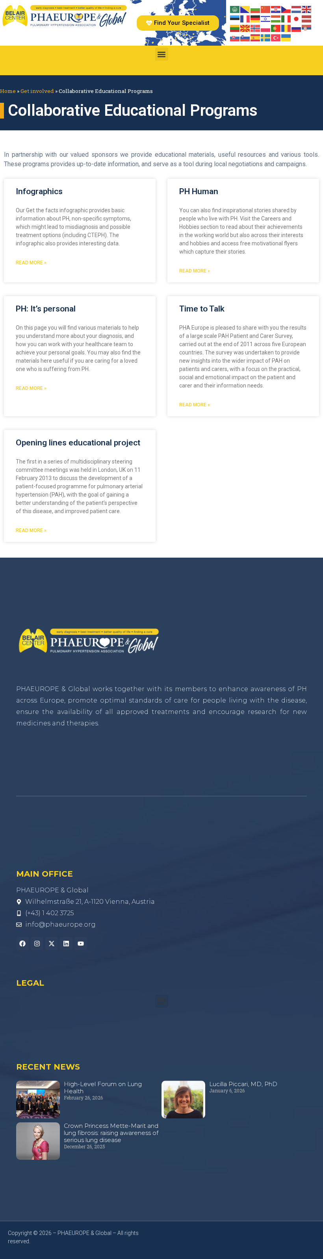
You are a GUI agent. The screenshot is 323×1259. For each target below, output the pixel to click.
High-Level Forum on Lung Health (103, 1087)
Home (8, 91)
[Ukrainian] (286, 37)
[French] (245, 18)
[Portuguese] (276, 28)
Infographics (39, 191)
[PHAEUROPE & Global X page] (51, 943)
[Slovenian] (245, 37)
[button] (161, 54)
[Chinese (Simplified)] (266, 9)
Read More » (31, 262)
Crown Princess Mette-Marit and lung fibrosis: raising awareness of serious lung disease (111, 1133)
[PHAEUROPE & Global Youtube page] (80, 943)
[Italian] (286, 18)
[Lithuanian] (235, 28)
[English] (307, 9)
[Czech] (286, 9)
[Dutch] (296, 9)
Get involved (37, 91)
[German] (256, 18)
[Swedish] (266, 37)
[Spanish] (256, 37)
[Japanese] (296, 18)
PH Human (198, 191)
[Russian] (296, 28)
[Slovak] (235, 37)
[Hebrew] (266, 18)
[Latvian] (307, 18)
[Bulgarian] (256, 9)
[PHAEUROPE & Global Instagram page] (37, 943)
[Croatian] (276, 9)
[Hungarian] (276, 18)
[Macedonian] (245, 28)
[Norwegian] (256, 28)
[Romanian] (286, 28)
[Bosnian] (245, 9)
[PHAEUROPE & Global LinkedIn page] (66, 943)
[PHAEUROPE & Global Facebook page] (22, 943)
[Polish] (266, 28)
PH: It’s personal (46, 308)
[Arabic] (235, 9)
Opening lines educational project (78, 442)
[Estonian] (235, 18)
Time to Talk (202, 308)
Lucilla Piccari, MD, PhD (243, 1084)
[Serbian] (307, 28)
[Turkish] (276, 37)
